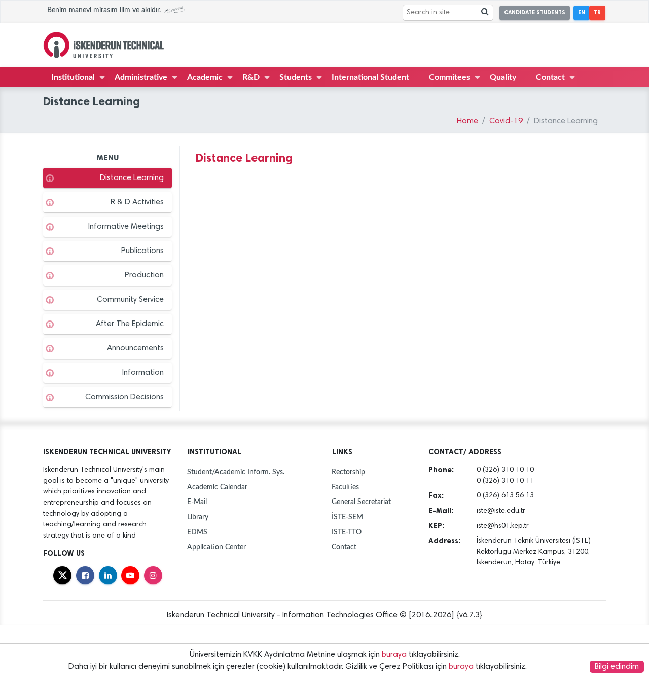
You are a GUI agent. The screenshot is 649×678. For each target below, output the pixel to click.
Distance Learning (132, 178)
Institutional (73, 77)
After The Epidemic (130, 324)
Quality (503, 77)
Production (144, 275)
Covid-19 (506, 121)
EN (581, 12)
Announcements (135, 348)
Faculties (345, 487)
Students (295, 77)
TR (597, 12)
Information (143, 373)
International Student (370, 77)
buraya (394, 655)
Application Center (216, 547)
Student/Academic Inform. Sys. (235, 472)
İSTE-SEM (347, 517)
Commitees (449, 77)
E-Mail (197, 502)
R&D (251, 77)
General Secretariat (361, 502)
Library (197, 517)
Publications (142, 251)
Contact (550, 77)
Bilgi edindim (617, 667)
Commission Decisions (124, 397)
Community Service (130, 300)
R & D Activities (137, 202)
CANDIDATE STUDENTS (534, 12)
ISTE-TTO (347, 532)
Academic (205, 77)
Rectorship (348, 472)
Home (467, 121)
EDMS (197, 532)
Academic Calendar (217, 487)
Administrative (141, 77)
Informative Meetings (126, 227)
